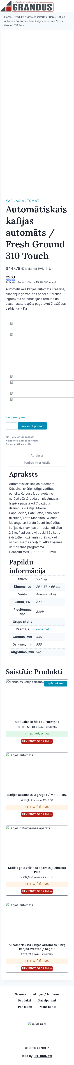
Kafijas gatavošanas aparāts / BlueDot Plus (37, 870)
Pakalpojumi (47, 1000)
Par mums (25, 1006)
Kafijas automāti (23, 201)
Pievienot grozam (32, 426)
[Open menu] (70, 6)
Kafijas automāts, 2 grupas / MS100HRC (37, 795)
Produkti (24, 1000)
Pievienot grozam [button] (35, 741)
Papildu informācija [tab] (37, 462)
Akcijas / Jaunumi (46, 994)
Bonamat (42, 629)
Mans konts (48, 1006)
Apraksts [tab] (37, 455)
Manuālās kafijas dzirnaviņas (37, 722)
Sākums (20, 994)
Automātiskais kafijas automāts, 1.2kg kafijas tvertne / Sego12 (37, 947)
